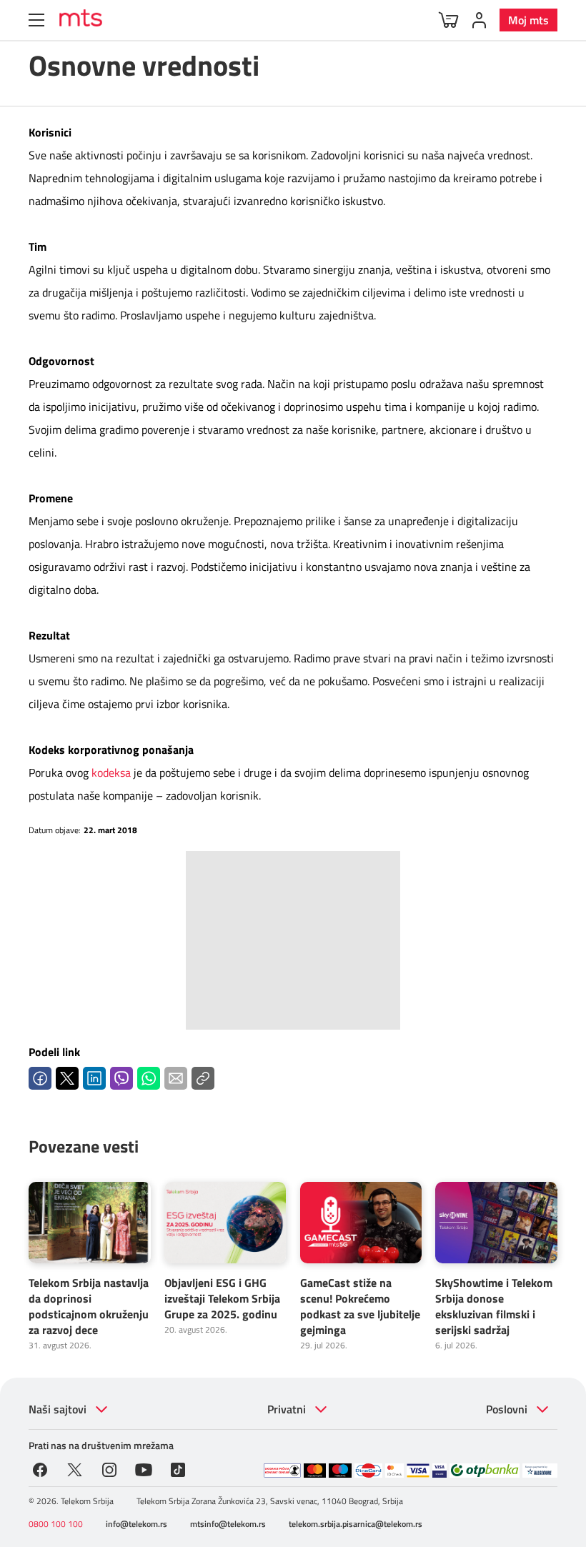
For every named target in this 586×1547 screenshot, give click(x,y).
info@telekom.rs (136, 1524)
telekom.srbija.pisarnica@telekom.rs (355, 1524)
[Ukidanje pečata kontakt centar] (282, 1470)
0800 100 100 (56, 1524)
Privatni (286, 1409)
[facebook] (40, 1468)
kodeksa (112, 772)
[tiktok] (178, 1468)
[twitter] (74, 1468)
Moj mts (528, 20)
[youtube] (144, 1468)
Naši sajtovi (57, 1409)
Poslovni (506, 1409)
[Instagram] (109, 1468)
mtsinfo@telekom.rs (228, 1524)
